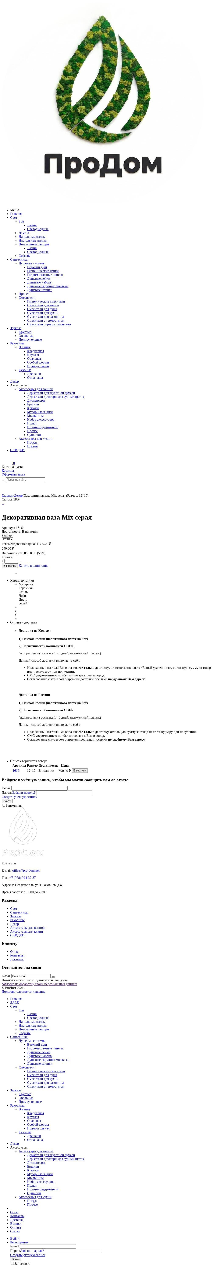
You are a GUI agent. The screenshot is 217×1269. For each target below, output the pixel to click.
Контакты (17, 955)
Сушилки (34, 435)
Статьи (15, 1231)
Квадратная (35, 351)
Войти (7, 801)
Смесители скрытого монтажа (49, 324)
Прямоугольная (38, 366)
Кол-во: (7, 557)
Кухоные (25, 370)
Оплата (15, 1227)
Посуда (32, 442)
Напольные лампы (32, 236)
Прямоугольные (30, 339)
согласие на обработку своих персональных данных (39, 984)
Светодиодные (38, 229)
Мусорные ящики (40, 412)
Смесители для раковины (45, 316)
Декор (14, 381)
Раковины (17, 343)
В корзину (9, 565)
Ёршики (33, 404)
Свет (13, 217)
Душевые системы (32, 263)
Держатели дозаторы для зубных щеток (55, 396)
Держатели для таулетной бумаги (51, 393)
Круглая (33, 355)
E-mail (6, 788)
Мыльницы (35, 415)
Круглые (25, 332)
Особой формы (38, 362)
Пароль (7, 792)
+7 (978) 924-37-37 (22, 877)
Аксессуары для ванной (36, 389)
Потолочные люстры (34, 244)
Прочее (24, 294)
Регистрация (19, 1242)
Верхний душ (37, 267)
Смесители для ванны (43, 305)
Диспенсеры (36, 400)
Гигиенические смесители (46, 301)
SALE (14, 1002)
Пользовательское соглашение (23, 991)
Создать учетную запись (19, 797)
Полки (32, 423)
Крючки (33, 408)
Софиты (25, 255)
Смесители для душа (42, 309)
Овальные (26, 335)
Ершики (33, 1166)
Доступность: (11, 531)
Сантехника (19, 259)
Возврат (16, 1223)
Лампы (32, 225)
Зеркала (15, 328)
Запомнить (14, 805)
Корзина (8, 470)
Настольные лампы (33, 240)
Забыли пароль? (23, 792)
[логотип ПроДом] (103, 203)
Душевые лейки (38, 278)
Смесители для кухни (42, 313)
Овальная (34, 358)
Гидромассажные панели (45, 274)
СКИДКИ (17, 450)
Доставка (17, 959)
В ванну (25, 347)
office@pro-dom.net (25, 870)
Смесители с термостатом (45, 320)
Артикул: (8, 527)
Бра (21, 221)
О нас (14, 951)
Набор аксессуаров (40, 419)
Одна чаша (35, 377)
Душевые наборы (39, 282)
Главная (16, 214)
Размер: (7, 535)
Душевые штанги (39, 290)
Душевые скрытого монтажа (47, 286)
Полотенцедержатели (42, 427)
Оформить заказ (13, 474)
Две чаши (34, 374)
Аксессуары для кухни (35, 438)
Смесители (27, 297)
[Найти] (3, 480)
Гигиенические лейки (43, 271)
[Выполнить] (53, 977)
